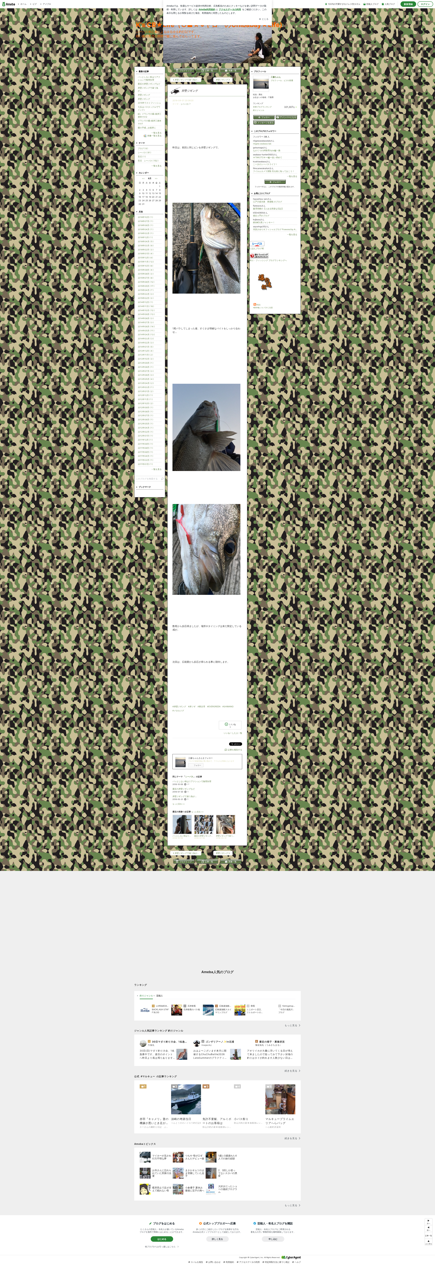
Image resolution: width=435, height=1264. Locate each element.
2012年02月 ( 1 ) (145, 432)
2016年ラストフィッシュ (149, 103)
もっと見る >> (178, 804)
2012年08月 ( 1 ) (145, 411)
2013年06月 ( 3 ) (146, 375)
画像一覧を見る (154, 135)
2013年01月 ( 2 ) (145, 391)
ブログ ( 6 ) (143, 148)
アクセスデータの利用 (249, 1262)
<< (143, 178)
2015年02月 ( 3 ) (145, 298)
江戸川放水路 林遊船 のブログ (267, 201)
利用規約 (230, 1262)
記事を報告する (235, 749)
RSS (258, 304)
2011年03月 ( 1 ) (145, 460)
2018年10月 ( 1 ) (145, 217)
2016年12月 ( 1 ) (145, 237)
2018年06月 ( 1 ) (145, 225)
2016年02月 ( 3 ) (145, 249)
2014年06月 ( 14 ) (146, 326)
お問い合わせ (214, 1262)
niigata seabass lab (262, 143)
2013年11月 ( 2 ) (145, 354)
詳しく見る (217, 1239)
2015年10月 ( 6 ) (145, 266)
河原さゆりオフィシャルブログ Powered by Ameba (275, 229)
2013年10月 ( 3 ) (145, 359)
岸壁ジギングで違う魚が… (184, 796)
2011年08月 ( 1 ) (145, 448)
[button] (428, 1242)
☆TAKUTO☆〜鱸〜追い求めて (267, 157)
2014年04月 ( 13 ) (146, 334)
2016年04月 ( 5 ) (145, 241)
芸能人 (159, 995)
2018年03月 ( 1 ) (145, 233)
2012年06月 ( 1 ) (145, 419)
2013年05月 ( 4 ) (146, 379)
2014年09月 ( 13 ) (146, 314)
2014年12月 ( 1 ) (145, 302)
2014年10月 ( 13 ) (146, 310)
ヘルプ (298, 1262)
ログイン (425, 4)
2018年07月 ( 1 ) (145, 221)
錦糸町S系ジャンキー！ (264, 222)
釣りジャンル (258, 110)
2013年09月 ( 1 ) (145, 363)
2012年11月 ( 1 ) (145, 399)
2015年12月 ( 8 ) (145, 257)
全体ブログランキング (262, 107)
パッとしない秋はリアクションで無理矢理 (191, 781)
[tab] (146, 995)
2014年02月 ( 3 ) (146, 342)
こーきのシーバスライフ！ (265, 164)
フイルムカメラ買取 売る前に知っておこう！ (273, 171)
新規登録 (408, 4)
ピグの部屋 (288, 80)
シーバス (185, 104)
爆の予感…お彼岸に (147, 127)
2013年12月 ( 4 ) (145, 351)
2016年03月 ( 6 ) (145, 245)
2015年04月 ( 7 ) (145, 290)
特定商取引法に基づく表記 (277, 1262)
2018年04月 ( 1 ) (145, 229)
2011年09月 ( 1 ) (145, 444)
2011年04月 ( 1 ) (145, 456)
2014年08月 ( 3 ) (146, 318)
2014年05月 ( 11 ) (146, 330)
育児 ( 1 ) (142, 156)
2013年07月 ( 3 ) (146, 371)
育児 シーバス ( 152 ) (148, 160)
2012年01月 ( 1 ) (145, 435)
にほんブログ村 (257, 248)
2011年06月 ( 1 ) (145, 452)
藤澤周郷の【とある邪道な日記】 (268, 208)
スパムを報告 (197, 1262)
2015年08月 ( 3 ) (145, 273)
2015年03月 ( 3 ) (146, 294)
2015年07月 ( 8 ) (145, 278)
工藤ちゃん (276, 77)
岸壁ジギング (190, 90)
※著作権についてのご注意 (263, 308)
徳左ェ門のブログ (261, 215)
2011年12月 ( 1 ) (145, 440)
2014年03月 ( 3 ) (146, 338)
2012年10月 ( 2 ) (145, 403)
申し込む (273, 1239)
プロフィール (276, 80)
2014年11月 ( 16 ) (146, 306)
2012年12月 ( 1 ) (145, 395)
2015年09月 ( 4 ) (145, 270)
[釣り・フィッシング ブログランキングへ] (259, 257)
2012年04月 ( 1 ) (145, 427)
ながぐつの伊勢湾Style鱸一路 (266, 150)
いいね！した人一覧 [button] (233, 733)
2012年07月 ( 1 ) (145, 415)
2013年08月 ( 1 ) (145, 367)
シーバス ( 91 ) (144, 152)
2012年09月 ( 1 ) (145, 407)
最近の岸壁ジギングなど (183, 789)
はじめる (162, 1239)
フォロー (197, 765)
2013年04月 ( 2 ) (146, 383)
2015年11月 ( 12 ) (146, 261)
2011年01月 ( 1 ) (145, 464)
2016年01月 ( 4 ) (145, 253)
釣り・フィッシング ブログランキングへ (268, 260)
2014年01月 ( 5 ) (145, 346)
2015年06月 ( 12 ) (146, 282)
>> (156, 178)
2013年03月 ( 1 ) (145, 387)
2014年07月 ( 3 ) (146, 322)
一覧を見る (292, 176)
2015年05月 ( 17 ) (146, 286)
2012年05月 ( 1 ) (145, 423)
